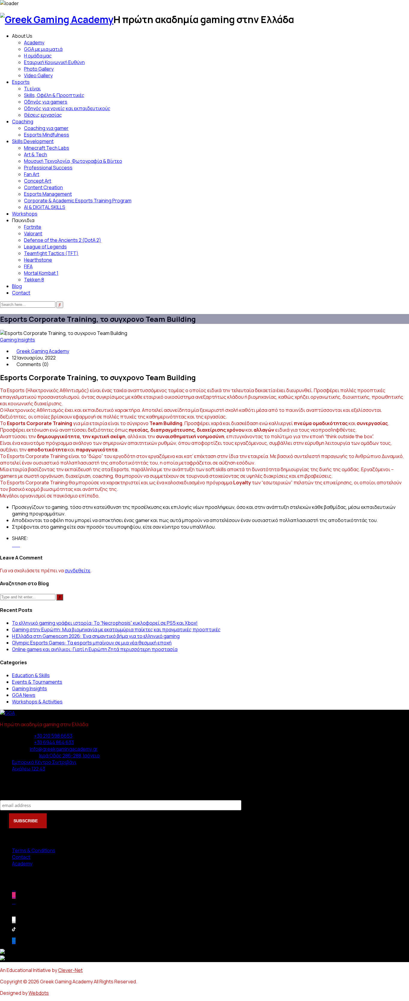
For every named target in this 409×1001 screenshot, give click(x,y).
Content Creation (43, 187)
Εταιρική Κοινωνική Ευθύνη (54, 62)
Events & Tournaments (37, 682)
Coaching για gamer (46, 128)
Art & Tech (35, 154)
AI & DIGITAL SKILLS (44, 207)
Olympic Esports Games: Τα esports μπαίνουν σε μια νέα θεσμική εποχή (92, 642)
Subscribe (12, 794)
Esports (21, 82)
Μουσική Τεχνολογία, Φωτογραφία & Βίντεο (73, 161)
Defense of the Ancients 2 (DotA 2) (62, 240)
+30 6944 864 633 (54, 742)
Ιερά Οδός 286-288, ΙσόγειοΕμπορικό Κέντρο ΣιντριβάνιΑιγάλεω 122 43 (56, 762)
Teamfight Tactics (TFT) (51, 253)
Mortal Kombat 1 (41, 273)
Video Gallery (38, 75)
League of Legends (45, 246)
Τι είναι (32, 88)
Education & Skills (31, 675)
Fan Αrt (31, 174)
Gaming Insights (17, 339)
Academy (34, 42)
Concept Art (37, 181)
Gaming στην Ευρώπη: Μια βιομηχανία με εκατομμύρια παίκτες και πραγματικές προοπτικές (116, 629)
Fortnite (32, 227)
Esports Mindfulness (46, 134)
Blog (17, 286)
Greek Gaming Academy (42, 351)
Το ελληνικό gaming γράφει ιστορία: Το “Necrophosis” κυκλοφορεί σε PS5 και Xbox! (105, 623)
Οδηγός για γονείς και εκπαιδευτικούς (67, 108)
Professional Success (48, 167)
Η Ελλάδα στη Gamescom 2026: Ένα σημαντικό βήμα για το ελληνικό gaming (96, 636)
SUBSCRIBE (26, 820)
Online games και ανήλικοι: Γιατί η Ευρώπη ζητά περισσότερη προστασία (95, 649)
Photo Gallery (39, 69)
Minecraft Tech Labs (46, 148)
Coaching (22, 121)
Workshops (24, 213)
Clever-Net (70, 970)
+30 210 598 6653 (53, 735)
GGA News (23, 695)
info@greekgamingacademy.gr (64, 749)
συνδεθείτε (77, 570)
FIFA (28, 266)
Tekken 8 (34, 279)
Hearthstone (38, 260)
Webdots (38, 993)
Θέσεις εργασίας (43, 115)
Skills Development (33, 141)
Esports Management (48, 194)
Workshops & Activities (37, 701)
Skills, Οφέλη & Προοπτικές (54, 95)
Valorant (33, 233)
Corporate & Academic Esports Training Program (77, 200)
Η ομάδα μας (38, 55)
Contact (21, 292)
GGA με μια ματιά (43, 49)
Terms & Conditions (33, 850)
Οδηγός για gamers (45, 101)
